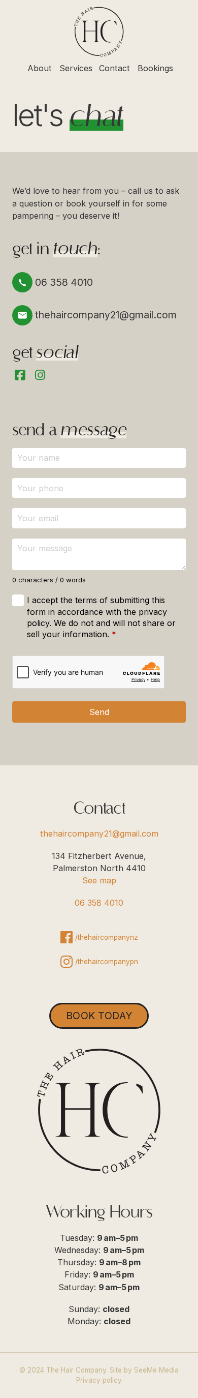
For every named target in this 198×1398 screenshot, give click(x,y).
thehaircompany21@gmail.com (99, 833)
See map (99, 880)
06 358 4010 (99, 903)
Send (99, 712)
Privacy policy (99, 1380)
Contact (114, 68)
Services (75, 68)
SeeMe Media (156, 1370)
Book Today (99, 1015)
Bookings (155, 68)
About (39, 68)
